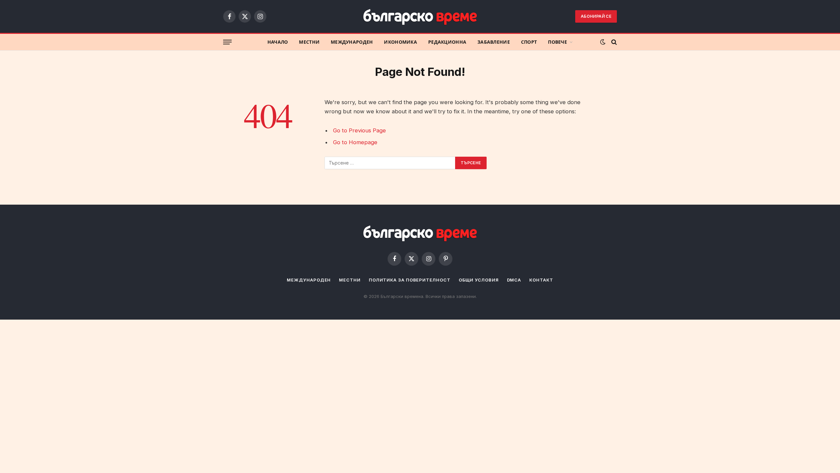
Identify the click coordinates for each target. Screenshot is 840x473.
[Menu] (227, 42)
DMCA (514, 279)
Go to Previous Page (359, 130)
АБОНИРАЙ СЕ (596, 16)
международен (352, 42)
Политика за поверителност (410, 279)
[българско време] (420, 17)
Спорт (529, 42)
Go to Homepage (355, 142)
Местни (309, 42)
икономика (400, 42)
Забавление (493, 42)
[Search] (613, 42)
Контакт (541, 279)
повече (557, 42)
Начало (277, 42)
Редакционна (447, 42)
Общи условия (479, 279)
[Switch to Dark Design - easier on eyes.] (602, 42)
